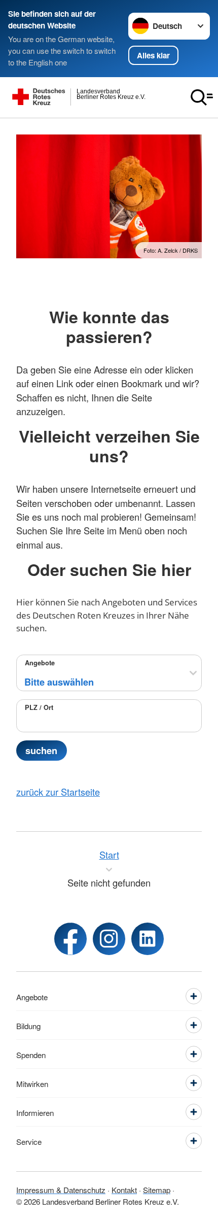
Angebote (40, 662)
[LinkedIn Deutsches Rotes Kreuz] (147, 939)
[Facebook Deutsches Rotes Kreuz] (70, 939)
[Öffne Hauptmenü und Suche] (202, 97)
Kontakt (124, 1189)
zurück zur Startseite (58, 791)
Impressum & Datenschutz (60, 1189)
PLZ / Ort (39, 707)
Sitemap (156, 1189)
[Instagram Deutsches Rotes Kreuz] (109, 939)
